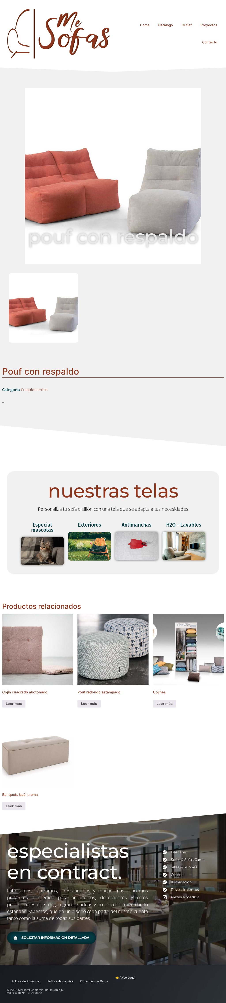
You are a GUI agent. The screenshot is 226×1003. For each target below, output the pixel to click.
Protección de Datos (94, 981)
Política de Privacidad (26, 981)
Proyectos (209, 25)
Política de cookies (60, 981)
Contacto (209, 42)
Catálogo (165, 25)
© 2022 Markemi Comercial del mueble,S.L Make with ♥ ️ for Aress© (36, 991)
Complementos (34, 389)
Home (144, 25)
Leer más (14, 703)
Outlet (187, 25)
